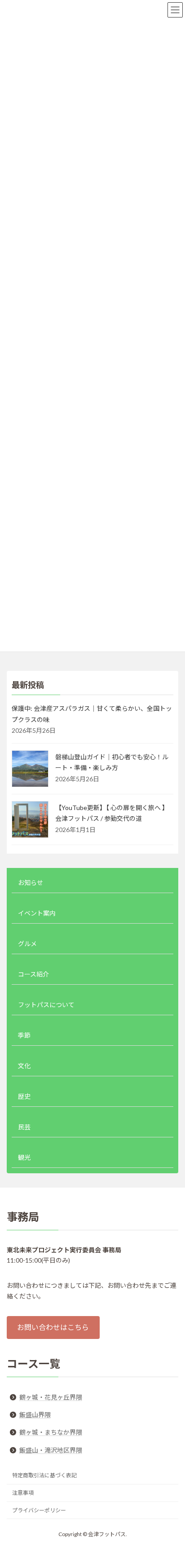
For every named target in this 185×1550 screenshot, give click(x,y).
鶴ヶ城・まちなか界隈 (50, 1432)
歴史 (24, 1096)
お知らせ (30, 882)
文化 (24, 1066)
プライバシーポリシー (39, 1510)
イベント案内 (37, 913)
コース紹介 (33, 974)
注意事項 (23, 1492)
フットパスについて (46, 1004)
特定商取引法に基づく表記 (44, 1475)
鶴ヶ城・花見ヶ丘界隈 (50, 1397)
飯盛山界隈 (35, 1414)
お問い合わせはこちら (53, 1327)
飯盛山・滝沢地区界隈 (50, 1450)
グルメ (27, 943)
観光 (24, 1157)
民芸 (24, 1127)
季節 (24, 1035)
